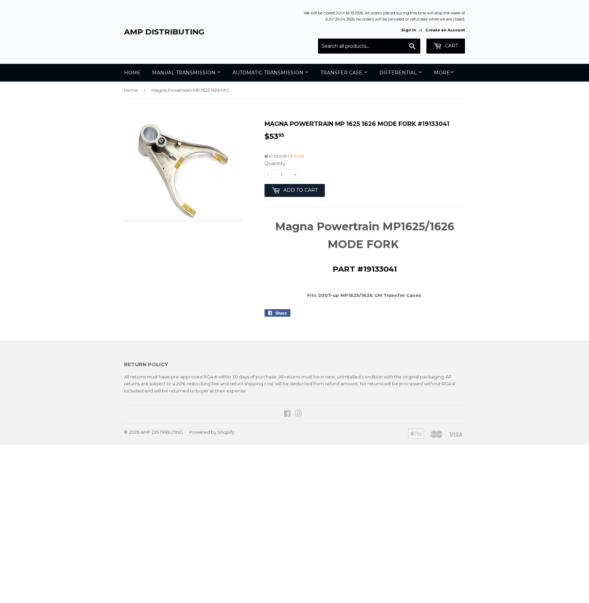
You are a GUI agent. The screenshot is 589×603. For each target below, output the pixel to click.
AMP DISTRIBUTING (164, 32)
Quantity (275, 163)
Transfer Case (342, 73)
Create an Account (445, 30)
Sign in (408, 30)
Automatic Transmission (268, 73)
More (442, 73)
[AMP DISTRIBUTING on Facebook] (287, 414)
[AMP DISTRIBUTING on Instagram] (298, 414)
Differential (398, 73)
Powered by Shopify (211, 432)
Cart (450, 46)
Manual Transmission (184, 73)
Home (132, 73)
